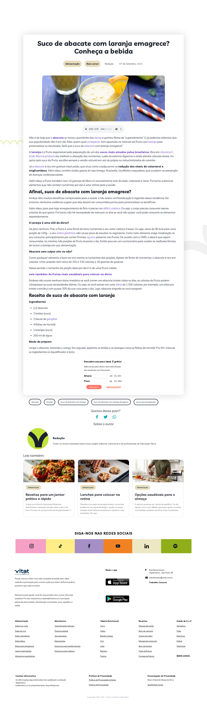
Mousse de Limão (146, 626)
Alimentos (181, 626)
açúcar (91, 237)
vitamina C (166, 152)
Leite (102, 646)
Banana (103, 651)
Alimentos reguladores (25, 656)
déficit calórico (111, 208)
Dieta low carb (21, 626)
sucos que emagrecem (146, 402)
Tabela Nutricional (109, 621)
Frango (103, 656)
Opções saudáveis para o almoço (155, 496)
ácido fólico (35, 156)
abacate (89, 146)
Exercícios (181, 636)
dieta (119, 284)
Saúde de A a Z (184, 621)
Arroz (102, 626)
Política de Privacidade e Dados (102, 680)
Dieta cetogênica (22, 636)
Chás (179, 631)
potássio (49, 156)
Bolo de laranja (145, 646)
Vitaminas (181, 646)
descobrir (94, 387)
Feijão (102, 631)
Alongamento (61, 636)
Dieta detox (20, 641)
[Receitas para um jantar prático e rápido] (48, 481)
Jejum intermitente (23, 651)
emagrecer (93, 141)
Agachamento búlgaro (64, 626)
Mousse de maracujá (148, 641)
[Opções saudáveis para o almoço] (158, 481)
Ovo (102, 641)
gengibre (52, 319)
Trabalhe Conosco (158, 582)
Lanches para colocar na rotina (100, 496)
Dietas (179, 641)
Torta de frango (145, 651)
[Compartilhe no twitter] (106, 417)
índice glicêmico (66, 233)
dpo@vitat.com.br (155, 685)
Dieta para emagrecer (24, 646)
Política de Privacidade (98, 685)
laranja (152, 141)
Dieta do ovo (20, 631)
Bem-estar (92, 63)
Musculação (60, 641)
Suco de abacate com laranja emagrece (111, 402)
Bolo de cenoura (146, 631)
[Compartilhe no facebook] (97, 417)
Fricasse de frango (146, 656)
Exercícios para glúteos (64, 651)
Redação (109, 63)
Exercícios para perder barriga (67, 646)
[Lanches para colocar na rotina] (103, 481)
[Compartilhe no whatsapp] (114, 417)
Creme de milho (146, 636)
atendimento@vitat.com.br (161, 577)
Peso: (87, 381)
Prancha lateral (61, 631)
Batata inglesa (106, 636)
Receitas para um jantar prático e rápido (45, 496)
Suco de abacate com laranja (73, 402)
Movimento (60, 621)
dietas (98, 137)
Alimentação (72, 63)
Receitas (143, 621)
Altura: (88, 375)
